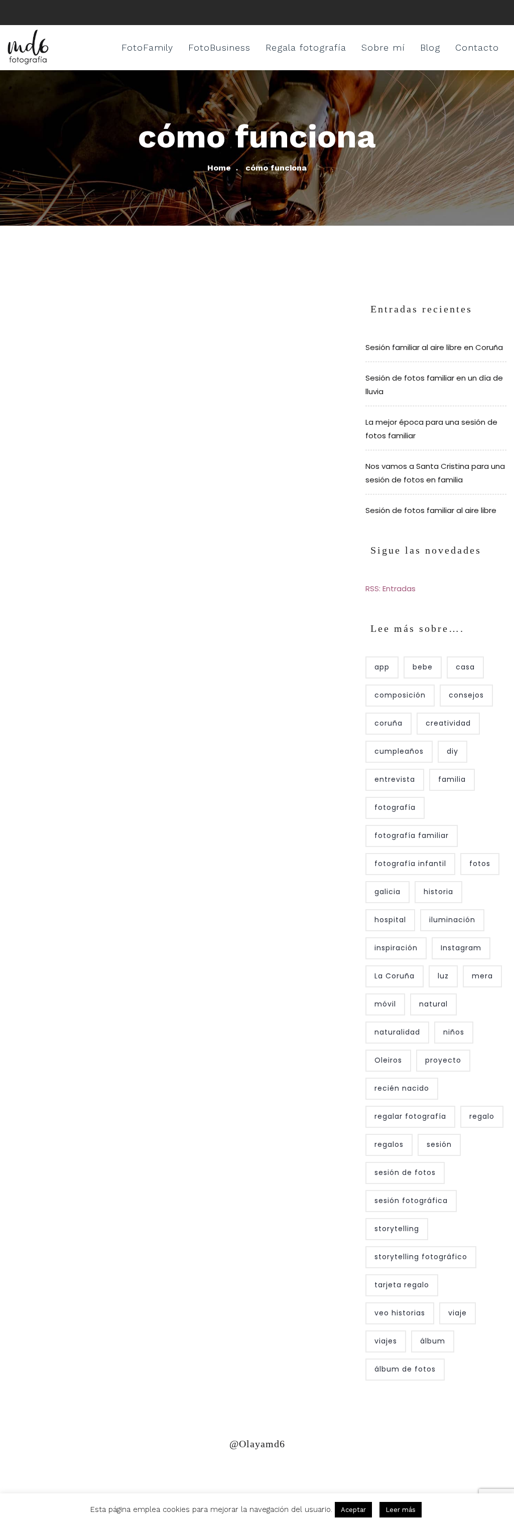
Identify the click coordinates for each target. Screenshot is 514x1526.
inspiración (396, 948)
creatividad (448, 723)
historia (438, 892)
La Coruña (394, 976)
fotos (479, 864)
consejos (466, 695)
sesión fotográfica (411, 1201)
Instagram (461, 948)
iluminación (452, 920)
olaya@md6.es (214, 1472)
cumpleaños (399, 751)
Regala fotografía (306, 47)
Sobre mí (383, 47)
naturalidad (397, 1032)
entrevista (394, 779)
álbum (432, 1341)
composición (400, 695)
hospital (390, 920)
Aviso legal (144, 1472)
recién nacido (401, 1088)
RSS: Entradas (390, 588)
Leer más (401, 1509)
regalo (481, 1116)
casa (465, 667)
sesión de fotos (405, 1172)
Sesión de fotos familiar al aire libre (430, 510)
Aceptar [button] (353, 1509)
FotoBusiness (219, 47)
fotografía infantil (410, 864)
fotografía (395, 807)
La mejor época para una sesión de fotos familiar (431, 429)
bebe (423, 667)
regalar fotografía (410, 1116)
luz (443, 976)
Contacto (477, 47)
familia (452, 779)
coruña (388, 723)
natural (433, 1004)
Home (219, 168)
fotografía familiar (411, 835)
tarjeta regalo (401, 1285)
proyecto (443, 1060)
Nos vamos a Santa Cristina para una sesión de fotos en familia (435, 473)
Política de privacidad (56, 1472)
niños (453, 1032)
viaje (457, 1313)
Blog (430, 47)
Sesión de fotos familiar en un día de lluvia (434, 385)
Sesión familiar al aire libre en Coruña (434, 347)
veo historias (399, 1313)
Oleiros (388, 1060)
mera (482, 976)
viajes (385, 1341)
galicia (387, 892)
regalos (389, 1144)
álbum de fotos (405, 1369)
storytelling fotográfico (420, 1257)
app (382, 667)
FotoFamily (147, 47)
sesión (439, 1144)
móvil (385, 1004)
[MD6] (28, 47)
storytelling (396, 1229)
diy (452, 751)
